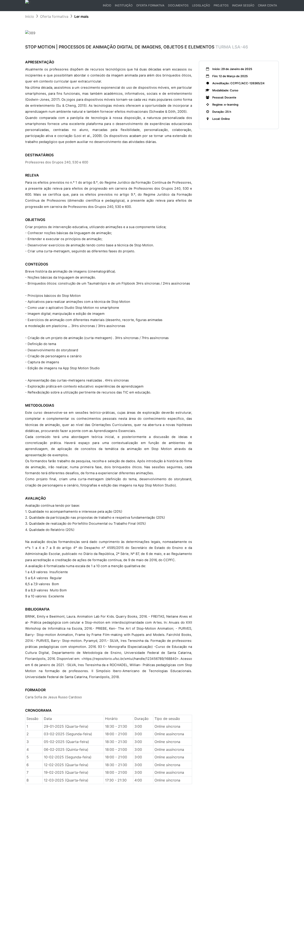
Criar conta (267, 5)
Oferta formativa (54, 16)
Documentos (178, 5)
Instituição (124, 5)
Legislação (201, 5)
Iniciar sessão (243, 5)
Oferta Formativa (150, 5)
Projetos (221, 5)
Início (108, 6)
